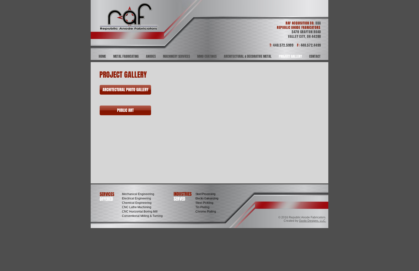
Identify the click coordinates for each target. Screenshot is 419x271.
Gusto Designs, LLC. (312, 220)
